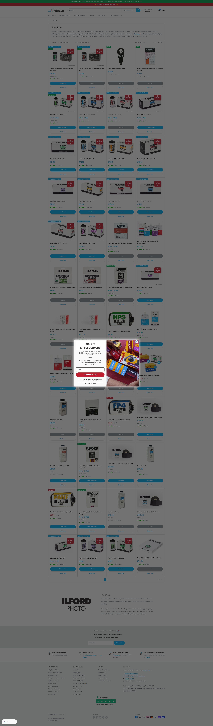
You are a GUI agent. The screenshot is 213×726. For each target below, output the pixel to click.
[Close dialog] (136, 341)
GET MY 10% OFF (90, 375)
